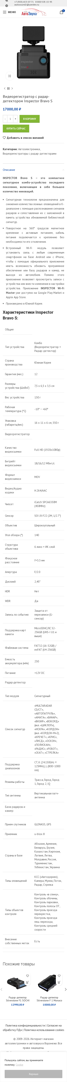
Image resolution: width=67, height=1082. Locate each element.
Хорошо (33, 1074)
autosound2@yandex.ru (26, 4)
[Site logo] (33, 12)
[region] (33, 1067)
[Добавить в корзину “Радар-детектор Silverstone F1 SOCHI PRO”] (27, 982)
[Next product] (12, 89)
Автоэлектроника (29, 149)
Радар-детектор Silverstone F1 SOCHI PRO (17, 1000)
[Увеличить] (10, 76)
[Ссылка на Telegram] (6, 5)
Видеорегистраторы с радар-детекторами (29, 153)
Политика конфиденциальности (25, 1025)
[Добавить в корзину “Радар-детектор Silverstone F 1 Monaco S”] (59, 982)
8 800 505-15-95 (43, 1)
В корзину (29, 119)
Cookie (19, 1064)
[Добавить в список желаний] (27, 976)
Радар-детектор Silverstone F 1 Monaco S (49, 1000)
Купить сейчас (16, 128)
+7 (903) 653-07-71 (24, 1)
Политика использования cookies (44, 1030)
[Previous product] (5, 89)
